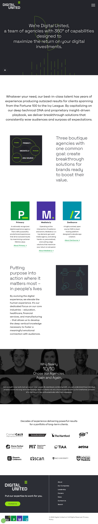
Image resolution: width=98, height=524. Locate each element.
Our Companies (63, 486)
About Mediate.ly (45, 251)
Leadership (62, 489)
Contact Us (12, 504)
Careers (61, 493)
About (60, 482)
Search (60, 504)
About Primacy (19, 245)
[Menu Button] (93, 5)
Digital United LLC (61, 517)
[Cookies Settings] (3, 520)
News (60, 497)
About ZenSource (71, 240)
